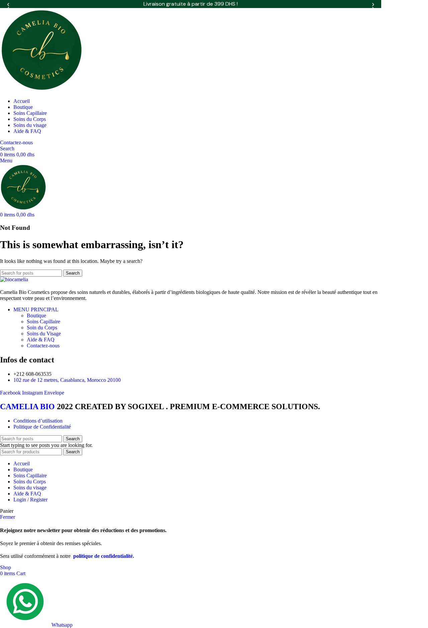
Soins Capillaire (43, 321)
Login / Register (30, 499)
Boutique (36, 315)
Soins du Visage (44, 333)
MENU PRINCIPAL (36, 309)
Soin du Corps (42, 327)
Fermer (7, 517)
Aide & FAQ (41, 339)
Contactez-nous (16, 142)
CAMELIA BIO (28, 406)
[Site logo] (42, 90)
